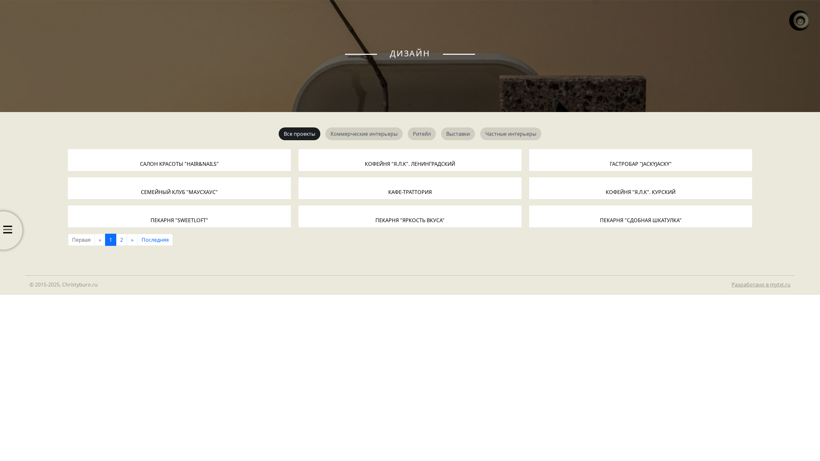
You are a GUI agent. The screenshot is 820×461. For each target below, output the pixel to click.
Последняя (155, 239)
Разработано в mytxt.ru (761, 284)
